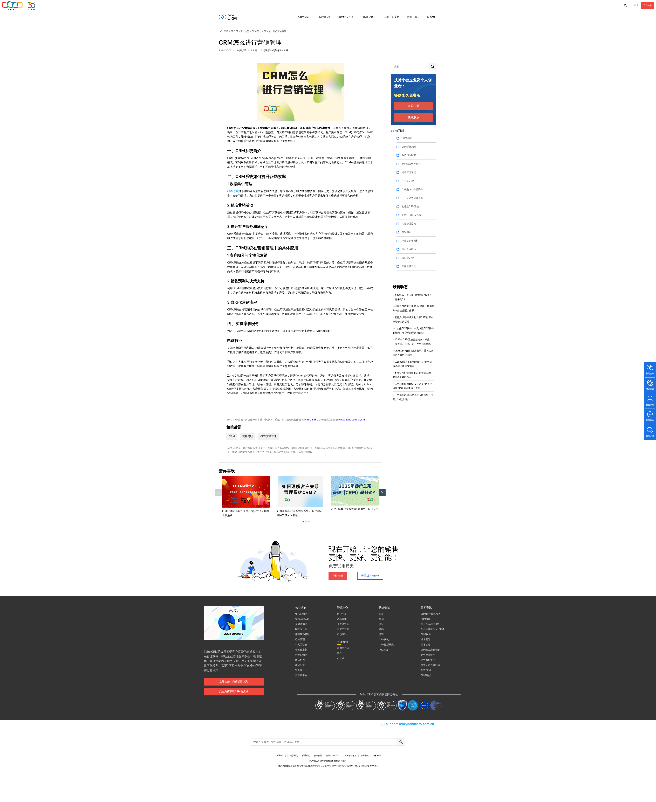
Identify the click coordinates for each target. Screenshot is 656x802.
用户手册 (342, 613)
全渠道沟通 (301, 624)
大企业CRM (408, 257)
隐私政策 (377, 756)
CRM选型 (426, 675)
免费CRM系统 (409, 155)
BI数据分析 (301, 629)
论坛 (381, 624)
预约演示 (413, 117)
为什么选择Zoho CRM (432, 629)
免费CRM (426, 670)
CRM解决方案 (345, 16)
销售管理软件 (428, 654)
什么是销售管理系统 (412, 198)
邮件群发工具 (409, 266)
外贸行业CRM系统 (411, 215)
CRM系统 (233, 191)
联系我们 (432, 16)
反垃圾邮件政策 (349, 756)
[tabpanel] (246, 497)
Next (382, 492)
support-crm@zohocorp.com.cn (410, 724)
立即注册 (648, 5)
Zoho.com (19, 6)
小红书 (340, 658)
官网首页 (228, 31)
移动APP (300, 665)
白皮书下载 (343, 629)
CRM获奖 (384, 639)
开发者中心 (343, 624)
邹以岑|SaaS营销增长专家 (274, 50)
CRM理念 (256, 31)
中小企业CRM (409, 249)
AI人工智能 (301, 644)
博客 (381, 634)
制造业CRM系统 (410, 206)
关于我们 (294, 756)
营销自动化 (301, 654)
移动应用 (368, 16)
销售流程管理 (302, 619)
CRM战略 (426, 619)
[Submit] (401, 742)
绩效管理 (300, 639)
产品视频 (342, 619)
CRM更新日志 (386, 644)
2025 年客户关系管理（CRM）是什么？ (355, 509)
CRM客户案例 (392, 16)
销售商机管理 (428, 660)
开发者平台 (301, 675)
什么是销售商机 (410, 240)
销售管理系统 (409, 172)
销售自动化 (301, 613)
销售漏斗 (406, 232)
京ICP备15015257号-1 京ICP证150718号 (360, 766)
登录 (636, 5)
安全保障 (318, 756)
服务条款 (365, 756)
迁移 (381, 629)
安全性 (298, 670)
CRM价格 (324, 16)
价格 (381, 613)
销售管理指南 (409, 223)
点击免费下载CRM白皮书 (233, 691)
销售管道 (425, 644)
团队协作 (300, 660)
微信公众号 (343, 648)
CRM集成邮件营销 (430, 649)
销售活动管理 (302, 634)
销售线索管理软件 (411, 163)
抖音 (339, 653)
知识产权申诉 (332, 756)
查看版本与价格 (370, 575)
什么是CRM (408, 180)
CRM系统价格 (409, 146)
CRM (232, 436)
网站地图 (383, 649)
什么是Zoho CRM (430, 624)
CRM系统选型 (242, 31)
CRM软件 (426, 634)
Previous (218, 492)
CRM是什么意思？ (430, 613)
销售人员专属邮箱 (430, 665)
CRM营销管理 (268, 436)
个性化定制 (301, 649)
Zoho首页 (281, 756)
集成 (381, 619)
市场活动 (342, 634)
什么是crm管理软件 (412, 189)
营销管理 (247, 436)
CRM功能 (303, 16)
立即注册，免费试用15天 (234, 681)
